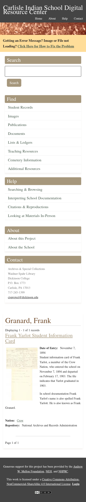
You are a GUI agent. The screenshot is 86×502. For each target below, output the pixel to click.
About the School (21, 247)
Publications (17, 124)
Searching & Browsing (25, 189)
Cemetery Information (24, 159)
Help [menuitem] (65, 18)
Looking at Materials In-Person (31, 215)
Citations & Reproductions (28, 206)
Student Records (20, 107)
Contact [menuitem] (78, 18)
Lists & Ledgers (20, 142)
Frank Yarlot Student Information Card (39, 338)
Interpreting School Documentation (34, 197)
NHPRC (63, 471)
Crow (20, 420)
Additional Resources (24, 168)
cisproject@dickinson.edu (23, 297)
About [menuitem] (52, 18)
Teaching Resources (23, 151)
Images (13, 115)
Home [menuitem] (38, 18)
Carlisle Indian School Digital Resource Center (43, 8)
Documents (16, 133)
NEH (49, 471)
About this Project (21, 238)
